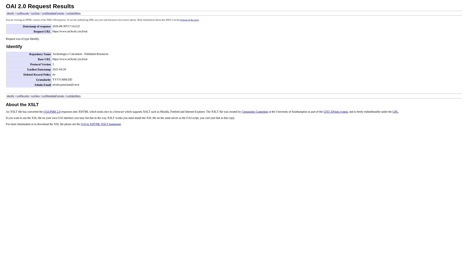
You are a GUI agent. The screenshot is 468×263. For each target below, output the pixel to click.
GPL (395, 111)
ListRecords (22, 13)
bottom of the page (189, 20)
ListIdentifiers (73, 13)
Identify (10, 13)
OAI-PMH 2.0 (52, 111)
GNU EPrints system (335, 111)
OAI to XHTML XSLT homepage (101, 124)
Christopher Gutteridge (255, 111)
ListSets (35, 13)
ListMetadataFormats (53, 13)
